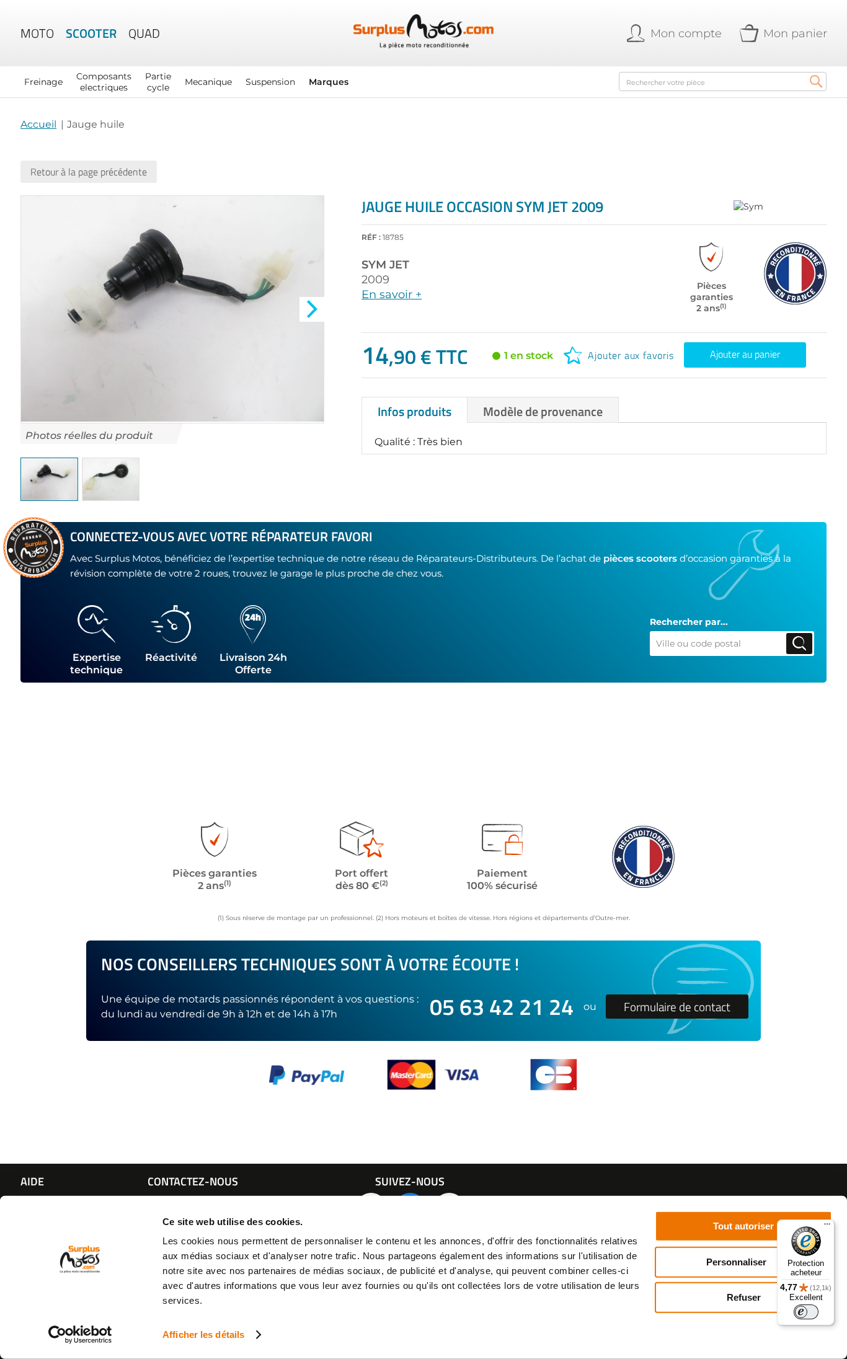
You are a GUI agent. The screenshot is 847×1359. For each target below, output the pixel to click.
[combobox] (723, 81)
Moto (37, 33)
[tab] (414, 410)
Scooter (91, 33)
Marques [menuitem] (328, 81)
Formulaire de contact (677, 1007)
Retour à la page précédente (88, 171)
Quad (144, 33)
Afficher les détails (203, 1334)
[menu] (312, 81)
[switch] (806, 1311)
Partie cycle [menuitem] (158, 82)
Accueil (38, 124)
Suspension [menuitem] (270, 81)
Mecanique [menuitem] (208, 81)
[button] (311, 309)
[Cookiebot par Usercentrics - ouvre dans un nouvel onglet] (80, 1335)
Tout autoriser (743, 1226)
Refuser (744, 1297)
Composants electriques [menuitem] (103, 82)
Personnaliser (736, 1261)
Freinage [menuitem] (43, 81)
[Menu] (827, 1227)
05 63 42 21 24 (502, 1006)
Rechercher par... (689, 621)
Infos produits (414, 411)
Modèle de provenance (543, 411)
